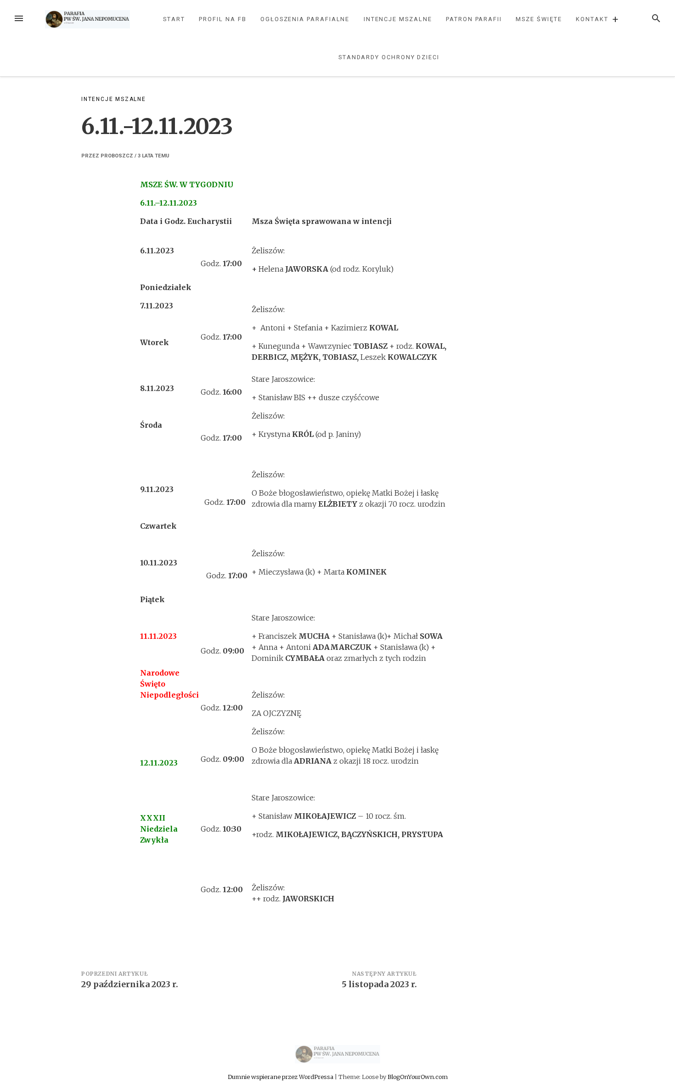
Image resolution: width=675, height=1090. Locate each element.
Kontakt (592, 19)
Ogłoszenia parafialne (304, 19)
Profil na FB (222, 19)
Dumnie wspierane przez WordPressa (281, 1076)
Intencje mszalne (398, 19)
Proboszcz (117, 156)
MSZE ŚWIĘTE (539, 19)
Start (174, 19)
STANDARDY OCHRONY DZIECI (388, 57)
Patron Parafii (474, 19)
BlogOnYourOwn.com (418, 1076)
